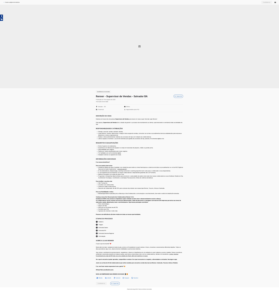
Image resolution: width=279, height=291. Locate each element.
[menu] (275, 2)
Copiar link (179, 96)
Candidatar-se (266, 2)
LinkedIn (109, 278)
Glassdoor (135, 278)
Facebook (117, 278)
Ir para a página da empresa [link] (12, 2)
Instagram (127, 278)
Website (100, 278)
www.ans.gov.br (121, 169)
